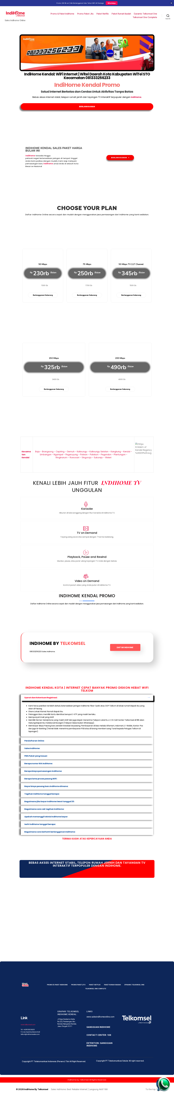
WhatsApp (112, 3)
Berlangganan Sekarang (43, 295)
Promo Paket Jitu (85, 13)
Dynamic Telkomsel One (145, 13)
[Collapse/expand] (171, 3)
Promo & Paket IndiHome (62, 13)
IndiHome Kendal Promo (87, 85)
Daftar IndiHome (125, 647)
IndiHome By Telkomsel (36, 1089)
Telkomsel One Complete (145, 17)
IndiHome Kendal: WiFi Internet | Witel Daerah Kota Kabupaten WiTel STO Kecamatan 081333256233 (87, 76)
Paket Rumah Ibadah (121, 13)
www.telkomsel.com (28, 1025)
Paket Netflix (102, 13)
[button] (87, 697)
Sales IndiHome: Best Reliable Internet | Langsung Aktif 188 (79, 1089)
